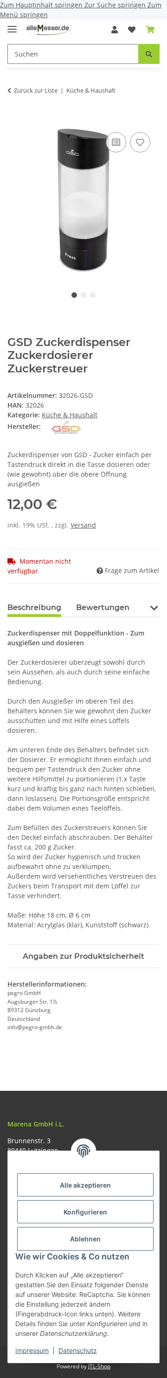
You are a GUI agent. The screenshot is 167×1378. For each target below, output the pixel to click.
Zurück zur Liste (36, 90)
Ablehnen (85, 1239)
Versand (83, 525)
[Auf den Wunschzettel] (140, 142)
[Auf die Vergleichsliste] (116, 142)
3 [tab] (93, 295)
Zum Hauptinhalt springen (42, 4)
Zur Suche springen (116, 4)
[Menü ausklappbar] (12, 25)
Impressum (32, 1350)
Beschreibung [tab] (34, 607)
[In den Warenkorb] (14, 119)
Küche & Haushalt (69, 414)
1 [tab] (74, 295)
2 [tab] (83, 295)
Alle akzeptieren (85, 1185)
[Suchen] (149, 54)
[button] (114, 29)
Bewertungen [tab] (102, 607)
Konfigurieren (85, 1212)
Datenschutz (77, 1350)
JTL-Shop (99, 1366)
